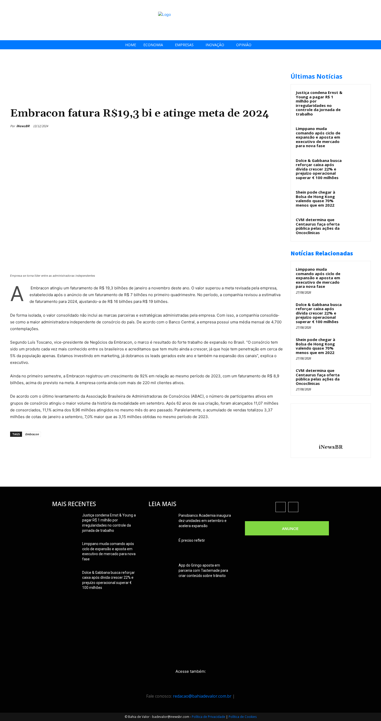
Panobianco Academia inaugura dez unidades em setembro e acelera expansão (205, 520)
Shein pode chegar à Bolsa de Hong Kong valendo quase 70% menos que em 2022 (315, 198)
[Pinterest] (253, 126)
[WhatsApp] (265, 126)
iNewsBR (23, 126)
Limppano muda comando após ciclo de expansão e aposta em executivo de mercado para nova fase (318, 137)
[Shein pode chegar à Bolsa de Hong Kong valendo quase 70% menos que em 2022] (357, 198)
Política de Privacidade (208, 717)
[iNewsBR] (330, 424)
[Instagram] (348, 5)
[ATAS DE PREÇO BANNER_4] (104, 70)
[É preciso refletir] (161, 547)
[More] (277, 126)
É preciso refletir (192, 540)
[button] (375, 5)
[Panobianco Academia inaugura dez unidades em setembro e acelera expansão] (161, 522)
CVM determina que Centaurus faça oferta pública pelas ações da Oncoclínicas (318, 226)
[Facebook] (336, 5)
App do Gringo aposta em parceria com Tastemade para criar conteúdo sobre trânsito (203, 570)
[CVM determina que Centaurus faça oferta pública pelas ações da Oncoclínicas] (357, 225)
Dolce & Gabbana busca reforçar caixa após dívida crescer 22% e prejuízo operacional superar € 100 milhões (319, 169)
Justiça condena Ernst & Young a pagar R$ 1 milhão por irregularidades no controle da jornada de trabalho (319, 103)
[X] (360, 5)
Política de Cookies (243, 717)
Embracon (32, 434)
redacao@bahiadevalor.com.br (202, 696)
